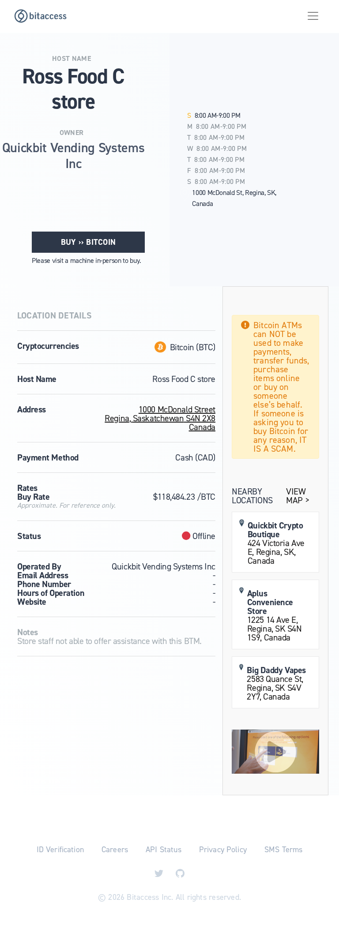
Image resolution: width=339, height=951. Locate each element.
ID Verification (60, 849)
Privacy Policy (223, 849)
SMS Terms (283, 849)
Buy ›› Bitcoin (88, 242)
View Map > (297, 496)
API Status (163, 849)
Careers (115, 849)
